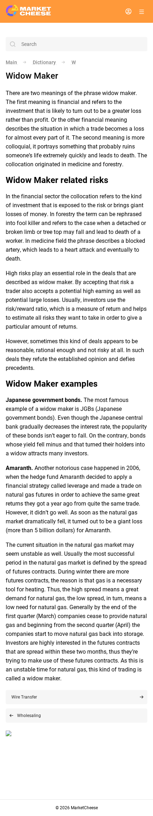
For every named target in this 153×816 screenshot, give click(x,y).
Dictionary (44, 62)
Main (12, 62)
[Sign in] (128, 11)
